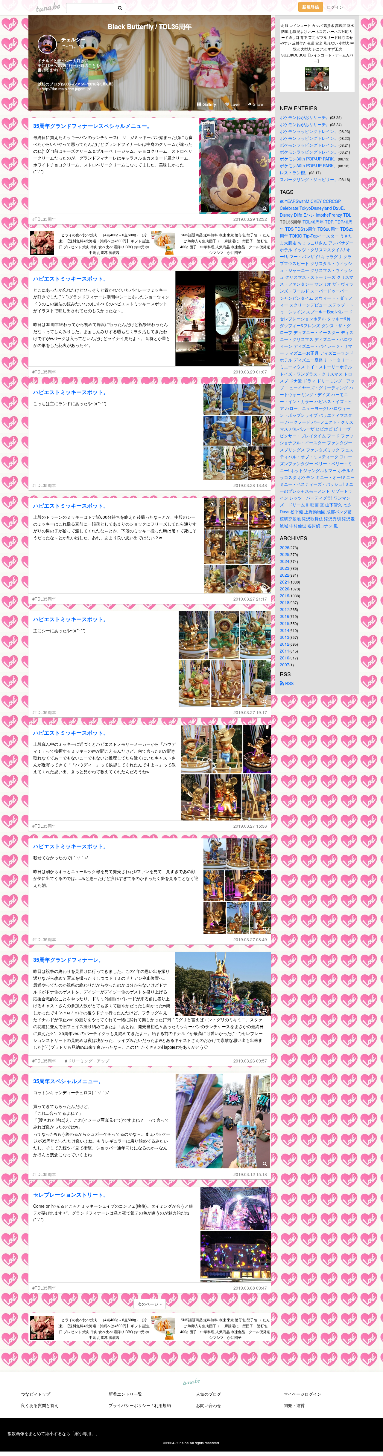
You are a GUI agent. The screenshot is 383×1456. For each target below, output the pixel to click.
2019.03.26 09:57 (250, 1061)
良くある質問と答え (40, 1405)
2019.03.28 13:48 (250, 485)
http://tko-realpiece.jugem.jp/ (66, 88)
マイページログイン (302, 1394)
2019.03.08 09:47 (250, 1288)
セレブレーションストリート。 (71, 1194)
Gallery (208, 104)
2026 (284, 547)
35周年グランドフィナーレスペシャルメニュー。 (92, 126)
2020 (284, 589)
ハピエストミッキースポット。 (71, 278)
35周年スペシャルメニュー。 (68, 1081)
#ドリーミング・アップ (87, 1061)
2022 (284, 575)
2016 (284, 616)
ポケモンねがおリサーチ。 (305, 117)
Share (257, 104)
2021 (284, 582)
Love (234, 104)
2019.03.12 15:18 (250, 1174)
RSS (289, 683)
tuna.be (191, 1382)
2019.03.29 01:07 (250, 372)
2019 (284, 595)
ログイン (335, 7)
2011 (284, 651)
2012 (284, 644)
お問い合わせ (208, 1405)
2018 (284, 602)
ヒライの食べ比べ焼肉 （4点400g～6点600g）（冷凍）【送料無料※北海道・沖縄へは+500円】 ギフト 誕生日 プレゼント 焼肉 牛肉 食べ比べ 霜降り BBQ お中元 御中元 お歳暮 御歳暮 (104, 243)
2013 (284, 637)
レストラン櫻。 (294, 172)
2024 (284, 561)
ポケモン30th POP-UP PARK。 (309, 159)
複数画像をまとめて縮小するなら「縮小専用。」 (53, 1433)
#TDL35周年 (44, 219)
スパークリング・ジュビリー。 (309, 179)
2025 (284, 554)
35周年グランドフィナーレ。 (68, 960)
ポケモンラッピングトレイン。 (309, 131)
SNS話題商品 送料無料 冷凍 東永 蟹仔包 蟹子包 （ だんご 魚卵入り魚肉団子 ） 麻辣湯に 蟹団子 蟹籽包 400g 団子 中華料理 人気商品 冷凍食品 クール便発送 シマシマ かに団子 (225, 243)
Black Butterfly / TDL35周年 (150, 26)
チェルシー (73, 39)
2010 (284, 658)
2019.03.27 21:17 (250, 599)
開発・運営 (294, 1405)
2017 (284, 609)
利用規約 (162, 1405)
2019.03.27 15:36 (250, 826)
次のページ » (149, 1304)
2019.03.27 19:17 (250, 712)
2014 (284, 630)
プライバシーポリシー (130, 1405)
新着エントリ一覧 (125, 1394)
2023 (284, 568)
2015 (284, 623)
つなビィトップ (35, 1394)
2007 (284, 664)
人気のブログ (208, 1394)
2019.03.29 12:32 (250, 219)
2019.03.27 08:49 (250, 939)
